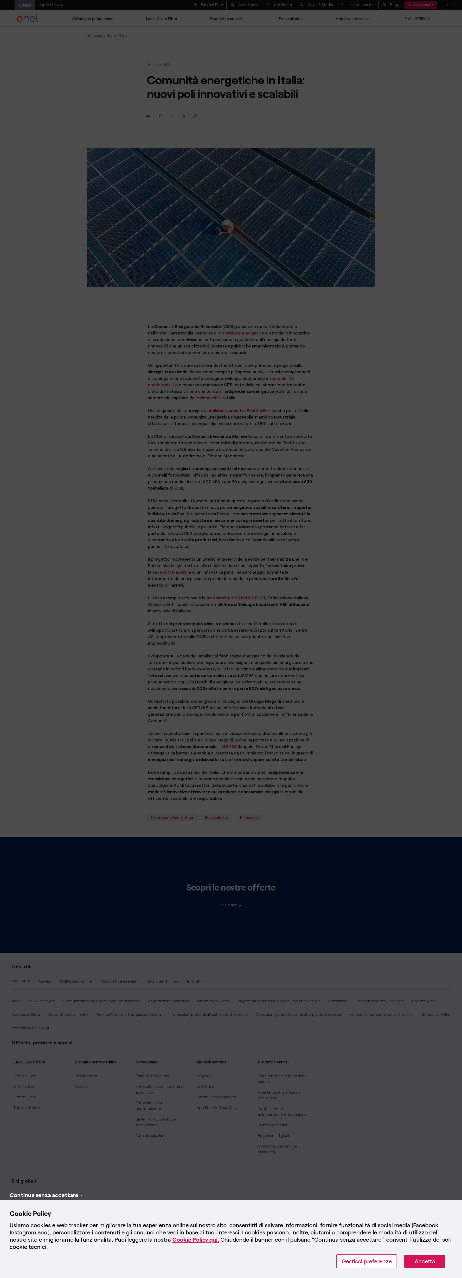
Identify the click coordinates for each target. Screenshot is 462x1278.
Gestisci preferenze (367, 1261)
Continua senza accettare (44, 1195)
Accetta (425, 1261)
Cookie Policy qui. (195, 1239)
